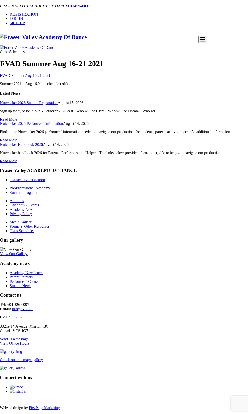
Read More (8, 119)
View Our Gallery (14, 254)
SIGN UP (17, 23)
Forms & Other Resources (30, 226)
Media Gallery (21, 222)
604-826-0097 (79, 6)
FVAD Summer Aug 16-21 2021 (25, 75)
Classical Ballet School (27, 180)
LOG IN (16, 18)
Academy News (22, 209)
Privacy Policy (21, 214)
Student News (20, 286)
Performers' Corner (24, 281)
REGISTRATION (24, 14)
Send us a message (14, 339)
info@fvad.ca (22, 309)
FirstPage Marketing (44, 408)
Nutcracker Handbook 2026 (21, 144)
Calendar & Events (24, 205)
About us (17, 201)
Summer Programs (24, 192)
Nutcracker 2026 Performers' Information (31, 124)
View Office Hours (14, 343)
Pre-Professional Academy (30, 188)
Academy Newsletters (26, 273)
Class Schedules (22, 231)
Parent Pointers (21, 277)
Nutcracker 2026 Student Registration (29, 103)
